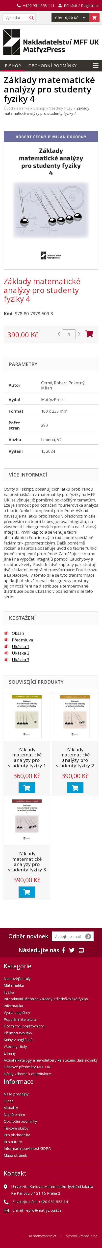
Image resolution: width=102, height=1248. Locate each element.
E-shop (39, 108)
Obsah (18, 633)
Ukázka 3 (20, 659)
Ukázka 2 (20, 653)
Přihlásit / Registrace (82, 5)
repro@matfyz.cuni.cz (43, 1210)
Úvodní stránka (16, 108)
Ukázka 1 (20, 646)
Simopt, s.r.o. (88, 1236)
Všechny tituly (61, 108)
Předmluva (22, 640)
